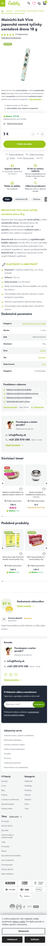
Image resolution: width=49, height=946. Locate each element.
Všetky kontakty (12, 445)
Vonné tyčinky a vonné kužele (34, 324)
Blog (3, 790)
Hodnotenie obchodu (12, 763)
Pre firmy (7, 758)
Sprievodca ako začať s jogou (18, 401)
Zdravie (28, 795)
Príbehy (4, 795)
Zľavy (27, 804)
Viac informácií (35, 99)
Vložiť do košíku (24, 144)
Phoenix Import (28, 158)
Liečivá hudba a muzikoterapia (7, 836)
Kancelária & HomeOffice (11, 856)
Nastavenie (23, 931)
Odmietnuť (12, 940)
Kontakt (4, 781)
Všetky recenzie (24, 606)
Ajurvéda (4, 830)
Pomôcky (28, 790)
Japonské (42, 357)
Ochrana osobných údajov (14, 745)
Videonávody (39, 407)
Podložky (28, 786)
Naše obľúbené (7, 874)
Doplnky (28, 799)
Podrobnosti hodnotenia (11, 38)
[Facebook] (5, 674)
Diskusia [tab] (36, 199)
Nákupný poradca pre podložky (19, 390)
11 (45, 516)
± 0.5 (44, 364)
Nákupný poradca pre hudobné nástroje (22, 394)
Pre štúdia (5, 847)
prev (3, 483)
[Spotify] (16, 674)
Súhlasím (35, 940)
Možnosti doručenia (15, 124)
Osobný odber (7, 809)
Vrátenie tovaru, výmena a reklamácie (19, 736)
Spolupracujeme (7, 804)
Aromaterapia (6, 865)
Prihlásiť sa (39, 704)
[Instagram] (10, 674)
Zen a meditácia (7, 860)
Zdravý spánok (7, 869)
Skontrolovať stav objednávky (16, 767)
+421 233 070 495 (19, 440)
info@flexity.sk (17, 435)
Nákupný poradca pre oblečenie (19, 398)
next (46, 483)
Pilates (4, 851)
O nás (3, 786)
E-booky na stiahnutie (10, 799)
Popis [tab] (7, 199)
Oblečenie (28, 781)
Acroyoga (5, 821)
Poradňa (7, 754)
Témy (27, 809)
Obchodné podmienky (12, 740)
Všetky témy (14, 817)
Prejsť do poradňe (10, 407)
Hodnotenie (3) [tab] (21, 199)
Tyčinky (43, 351)
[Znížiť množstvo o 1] (33, 134)
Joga (3, 842)
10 (41, 516)
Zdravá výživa (6, 826)
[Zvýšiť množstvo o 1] (42, 134)
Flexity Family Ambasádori (14, 749)
